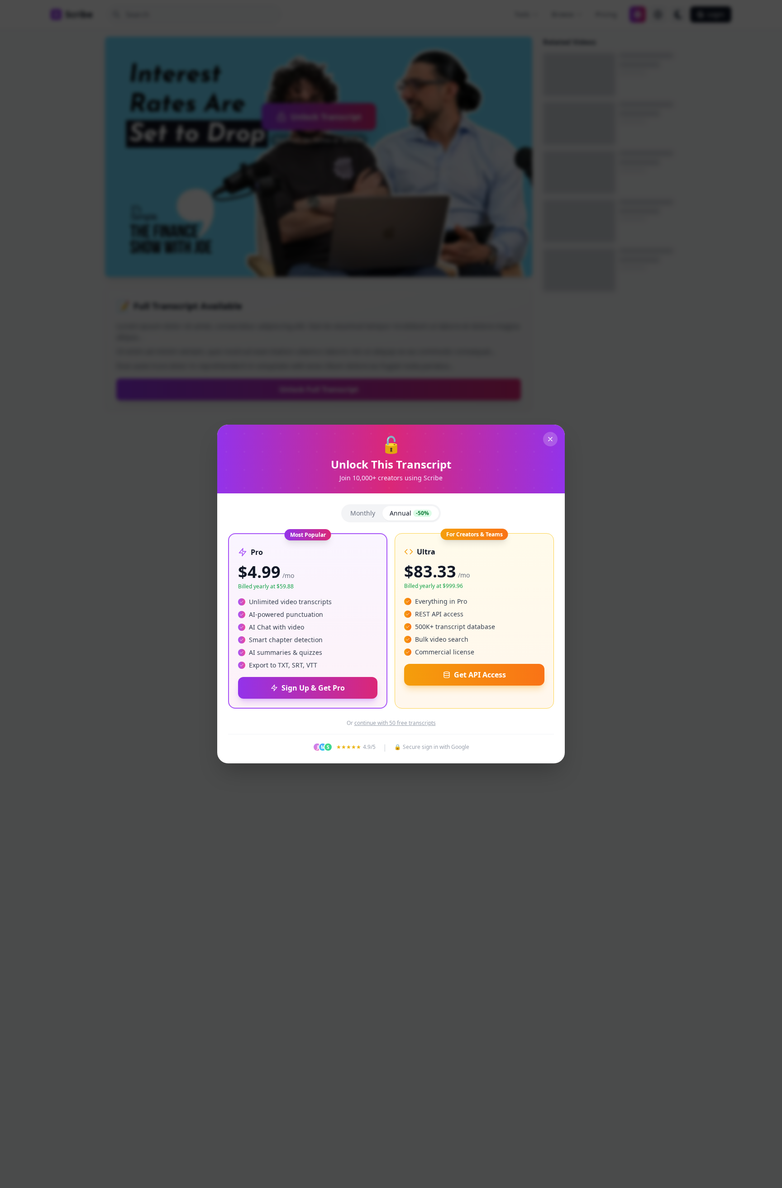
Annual (409, 513)
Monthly (362, 513)
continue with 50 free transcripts (395, 723)
